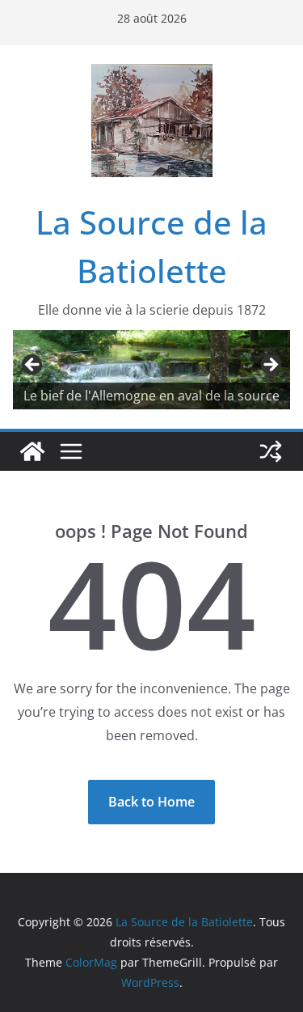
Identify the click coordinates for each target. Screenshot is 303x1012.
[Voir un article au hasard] (270, 451)
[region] (151, 369)
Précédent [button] (33, 366)
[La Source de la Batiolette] (32, 451)
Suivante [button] (270, 366)
